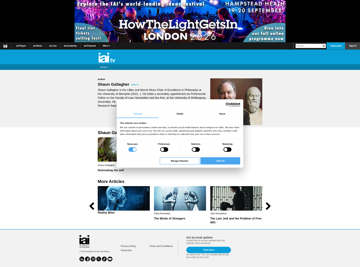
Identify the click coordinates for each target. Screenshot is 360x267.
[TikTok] (104, 259)
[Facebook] (87, 259)
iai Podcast (90, 46)
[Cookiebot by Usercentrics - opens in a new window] (228, 104)
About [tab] (222, 114)
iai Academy (70, 46)
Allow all (220, 161)
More (106, 46)
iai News (37, 46)
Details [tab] (180, 114)
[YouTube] (110, 259)
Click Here (208, 250)
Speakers (104, 67)
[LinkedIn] (81, 259)
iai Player (21, 46)
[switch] (164, 149)
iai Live (53, 46)
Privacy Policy (128, 246)
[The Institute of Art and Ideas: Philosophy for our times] (5, 46)
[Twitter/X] (98, 259)
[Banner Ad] (180, 21)
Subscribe (335, 46)
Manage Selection (179, 161)
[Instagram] (93, 259)
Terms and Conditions (161, 246)
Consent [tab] (138, 114)
